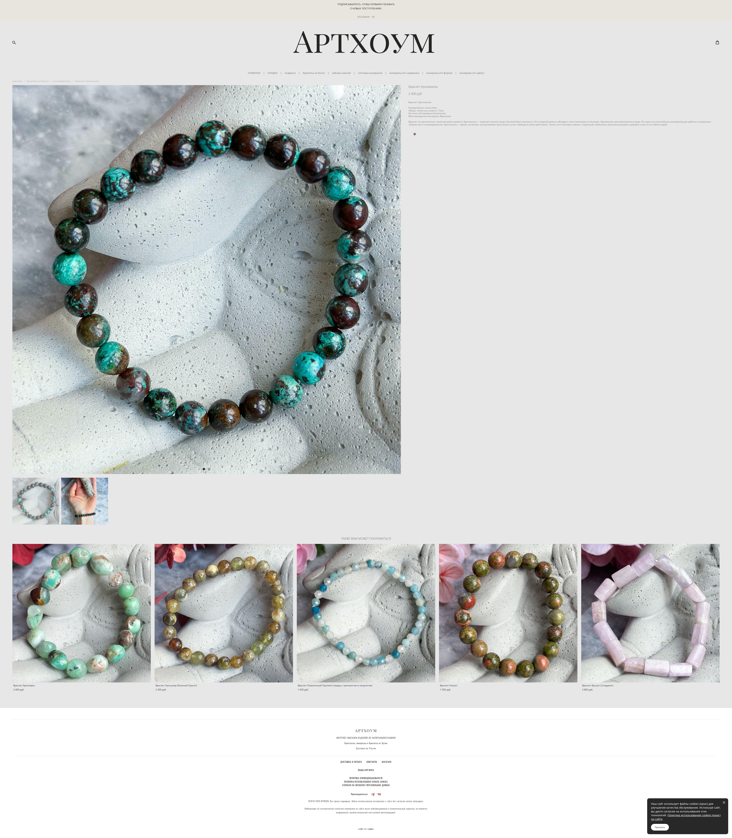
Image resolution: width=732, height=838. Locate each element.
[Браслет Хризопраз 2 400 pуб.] (81, 613)
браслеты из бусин (314, 73)
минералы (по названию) (404, 73)
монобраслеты (62, 81)
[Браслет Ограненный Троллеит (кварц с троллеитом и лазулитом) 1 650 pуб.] (366, 613)
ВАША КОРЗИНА (366, 770)
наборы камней (341, 73)
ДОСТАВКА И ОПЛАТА (351, 762)
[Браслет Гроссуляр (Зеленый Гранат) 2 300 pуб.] (224, 613)
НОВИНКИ (254, 73)
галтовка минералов (370, 73)
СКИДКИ (272, 73)
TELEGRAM (363, 17)
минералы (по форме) (439, 73)
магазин (17, 81)
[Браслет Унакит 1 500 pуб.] (508, 613)
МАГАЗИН (387, 762)
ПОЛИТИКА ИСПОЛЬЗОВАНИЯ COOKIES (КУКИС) (366, 782)
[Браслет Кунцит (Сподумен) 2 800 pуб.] (650, 613)
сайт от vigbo (366, 829)
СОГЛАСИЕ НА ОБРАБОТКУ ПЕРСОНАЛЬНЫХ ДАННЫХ (366, 785)
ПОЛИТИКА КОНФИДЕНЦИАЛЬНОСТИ (366, 778)
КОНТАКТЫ (372, 762)
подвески (290, 73)
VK (373, 17)
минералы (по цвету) (471, 73)
